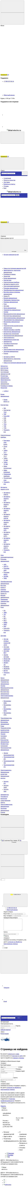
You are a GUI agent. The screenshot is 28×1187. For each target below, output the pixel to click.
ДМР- (5, 612)
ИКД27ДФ (7, 659)
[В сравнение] (12, 821)
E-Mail (20, 1067)
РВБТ (5, 624)
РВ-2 (5, 620)
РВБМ (5, 622)
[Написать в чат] (14, 962)
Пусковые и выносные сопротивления (5, 798)
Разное (3, 812)
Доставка (7, 182)
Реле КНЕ (6, 416)
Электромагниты (6, 770)
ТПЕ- (5, 428)
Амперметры (5, 794)
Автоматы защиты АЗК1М (7, 516)
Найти (17, 195)
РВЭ (5, 626)
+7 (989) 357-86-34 (21, 1113)
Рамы (2, 726)
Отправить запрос (5, 1083)
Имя (2, 1067)
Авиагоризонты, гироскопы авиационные (6, 382)
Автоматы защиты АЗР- (7, 540)
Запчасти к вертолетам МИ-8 (4, 368)
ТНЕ (5, 426)
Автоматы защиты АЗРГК (7, 546)
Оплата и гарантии (9, 180)
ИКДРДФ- (7, 668)
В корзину (14, 842)
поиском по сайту (17, 1056)
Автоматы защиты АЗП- (7, 528)
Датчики (3, 635)
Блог (5, 188)
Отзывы (6, 186)
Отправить (6, 938)
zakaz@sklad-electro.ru (15, 948)
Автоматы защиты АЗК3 (7, 522)
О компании (7, 178)
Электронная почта (7, 1024)
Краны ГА (3, 593)
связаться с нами (13, 1054)
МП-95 (6, 670)
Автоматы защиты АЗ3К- (7, 504)
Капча (5, 932)
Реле (2, 607)
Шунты (3, 802)
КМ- (5, 408)
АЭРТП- (6, 566)
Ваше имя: (7, 914)
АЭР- (5, 564)
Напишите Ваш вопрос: (11, 917)
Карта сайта (8, 1136)
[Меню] (12, 7)
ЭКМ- (5, 578)
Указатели (4, 388)
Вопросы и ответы (9, 184)
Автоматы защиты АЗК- (7, 510)
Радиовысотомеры (7, 386)
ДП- (5, 614)
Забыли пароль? (6, 1029)
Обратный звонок (9, 95)
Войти (2, 1031)
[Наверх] (12, 1014)
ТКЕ (5, 420)
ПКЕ (5, 414)
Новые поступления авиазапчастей (15, 362)
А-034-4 (6, 391)
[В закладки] (12, 833)
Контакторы (4, 405)
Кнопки (3, 686)
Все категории (19, 251)
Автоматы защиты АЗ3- (7, 498)
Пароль (18, 1026)
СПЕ (5, 418)
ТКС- (5, 424)
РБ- (5, 616)
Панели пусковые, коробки (4, 736)
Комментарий (20, 1071)
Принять (3, 1106)
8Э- (5, 610)
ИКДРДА (6, 666)
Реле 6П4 (6, 628)
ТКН (5, 422)
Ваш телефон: (8, 916)
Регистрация (5, 1033)
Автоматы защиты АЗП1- (7, 534)
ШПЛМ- (6, 576)
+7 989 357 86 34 (15, 894)
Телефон (18, 1069)
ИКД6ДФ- (7, 661)
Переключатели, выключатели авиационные (6, 730)
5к (20, 840)
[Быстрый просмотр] (12, 891)
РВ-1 (5, 618)
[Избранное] (12, 208)
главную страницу (18, 1058)
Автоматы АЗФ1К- (9, 357)
